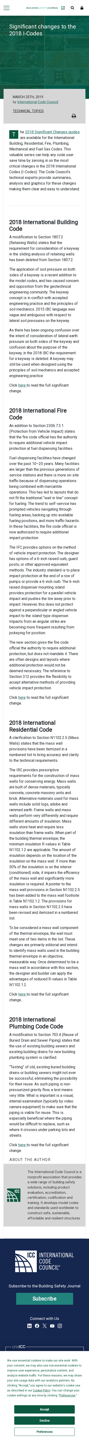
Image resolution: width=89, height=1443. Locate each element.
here (22, 385)
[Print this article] (74, 117)
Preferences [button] (67, 1395)
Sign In (82, 8)
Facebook (37, 1326)
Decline (45, 1420)
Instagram (60, 1326)
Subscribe (44, 1299)
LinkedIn (29, 1326)
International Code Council (37, 102)
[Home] (42, 8)
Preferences (45, 1431)
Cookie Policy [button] (41, 1390)
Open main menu (6, 8)
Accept (44, 1409)
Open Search (72, 8)
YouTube (52, 1326)
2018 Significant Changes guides (52, 132)
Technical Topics (28, 111)
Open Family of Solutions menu (63, 8)
